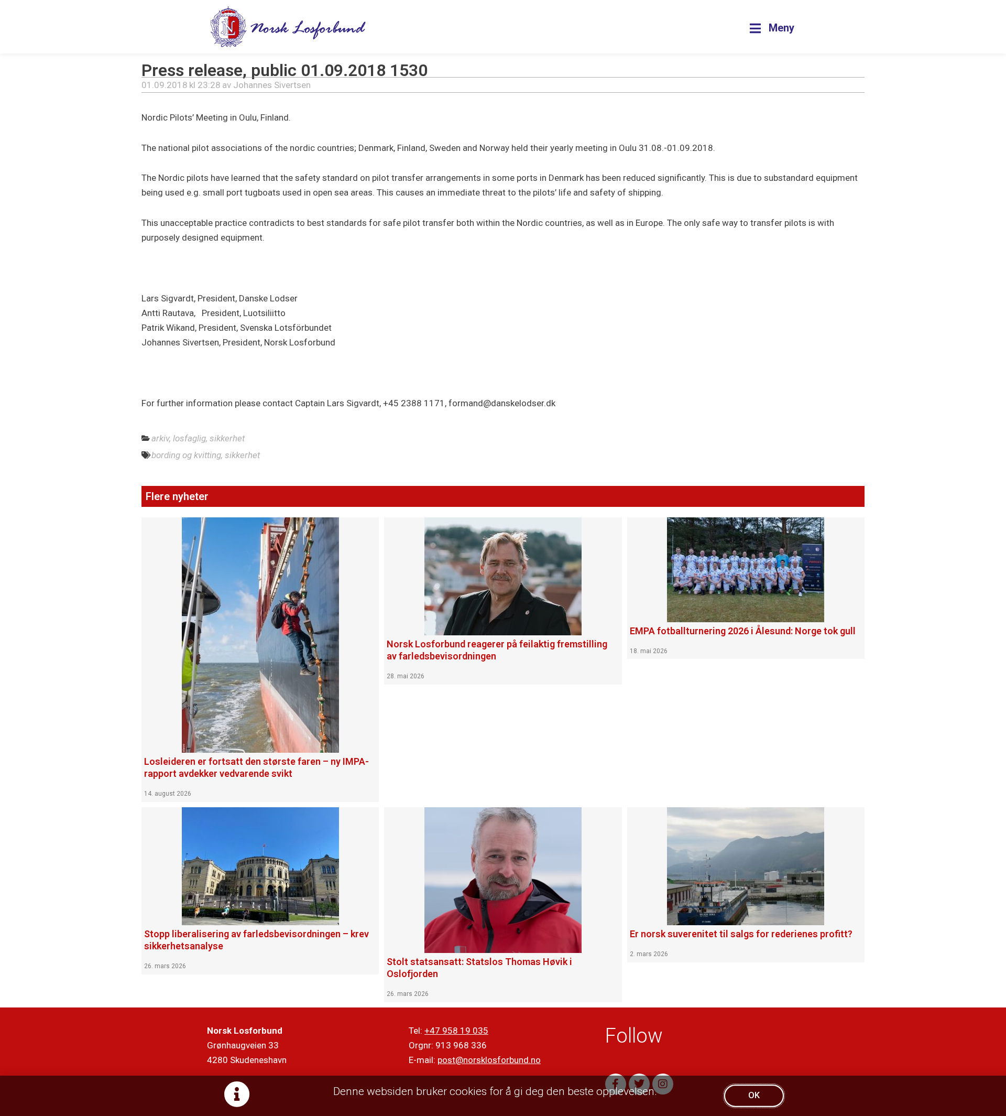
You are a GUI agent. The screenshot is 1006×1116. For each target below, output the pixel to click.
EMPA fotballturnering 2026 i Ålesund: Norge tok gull (743, 630)
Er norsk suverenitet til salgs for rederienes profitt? (741, 933)
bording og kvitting (186, 455)
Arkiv (160, 438)
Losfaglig (189, 438)
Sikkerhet (227, 438)
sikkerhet (242, 455)
